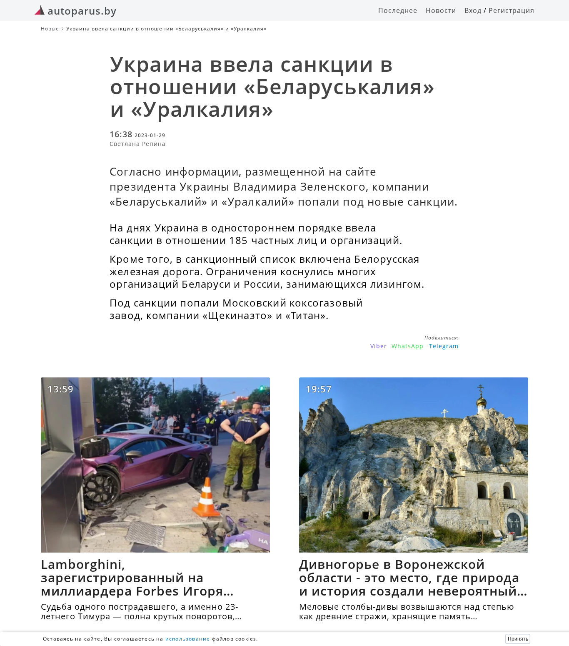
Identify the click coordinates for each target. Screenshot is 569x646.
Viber (378, 346)
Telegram (444, 346)
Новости (441, 10)
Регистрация (511, 10)
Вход (473, 10)
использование (187, 638)
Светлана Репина (138, 144)
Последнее (397, 10)
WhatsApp (408, 346)
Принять (518, 639)
